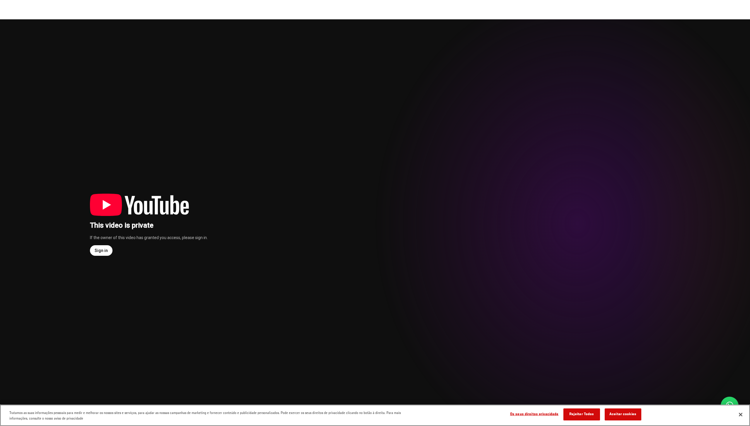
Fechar (738, 31)
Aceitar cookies (622, 414)
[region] (375, 415)
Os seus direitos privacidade (534, 414)
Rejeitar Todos (581, 414)
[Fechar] (740, 414)
